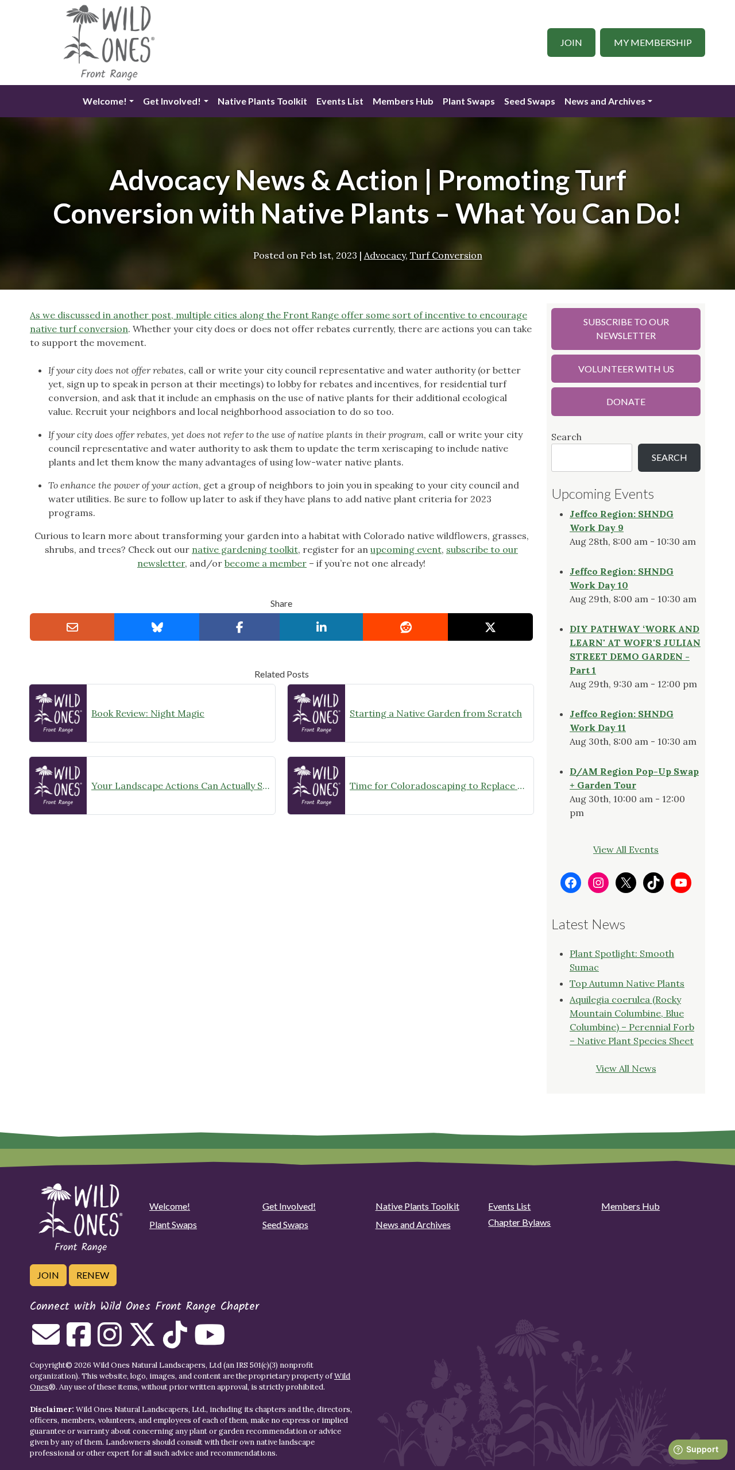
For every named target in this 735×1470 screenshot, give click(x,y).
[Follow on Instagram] (109, 1341)
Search (566, 436)
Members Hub (403, 100)
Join (571, 42)
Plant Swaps (469, 100)
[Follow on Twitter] (142, 1341)
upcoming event (406, 549)
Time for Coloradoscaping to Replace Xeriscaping (439, 785)
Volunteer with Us (626, 368)
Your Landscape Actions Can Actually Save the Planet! (180, 785)
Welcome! (105, 100)
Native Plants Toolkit (262, 100)
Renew (92, 1274)
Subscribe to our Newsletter (626, 328)
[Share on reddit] (405, 627)
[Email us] (46, 1341)
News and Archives (604, 100)
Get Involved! (172, 100)
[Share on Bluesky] (156, 627)
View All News (626, 1068)
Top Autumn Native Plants (627, 983)
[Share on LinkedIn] (321, 627)
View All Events (626, 849)
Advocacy (384, 255)
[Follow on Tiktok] (175, 1341)
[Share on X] (490, 627)
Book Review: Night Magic (147, 713)
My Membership (653, 42)
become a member (266, 563)
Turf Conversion (446, 255)
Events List (339, 100)
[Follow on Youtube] (209, 1341)
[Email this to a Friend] (72, 627)
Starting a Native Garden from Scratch (436, 713)
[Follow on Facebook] (78, 1341)
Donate (625, 401)
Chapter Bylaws (519, 1222)
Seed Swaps (529, 100)
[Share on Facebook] (239, 627)
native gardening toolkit (245, 549)
